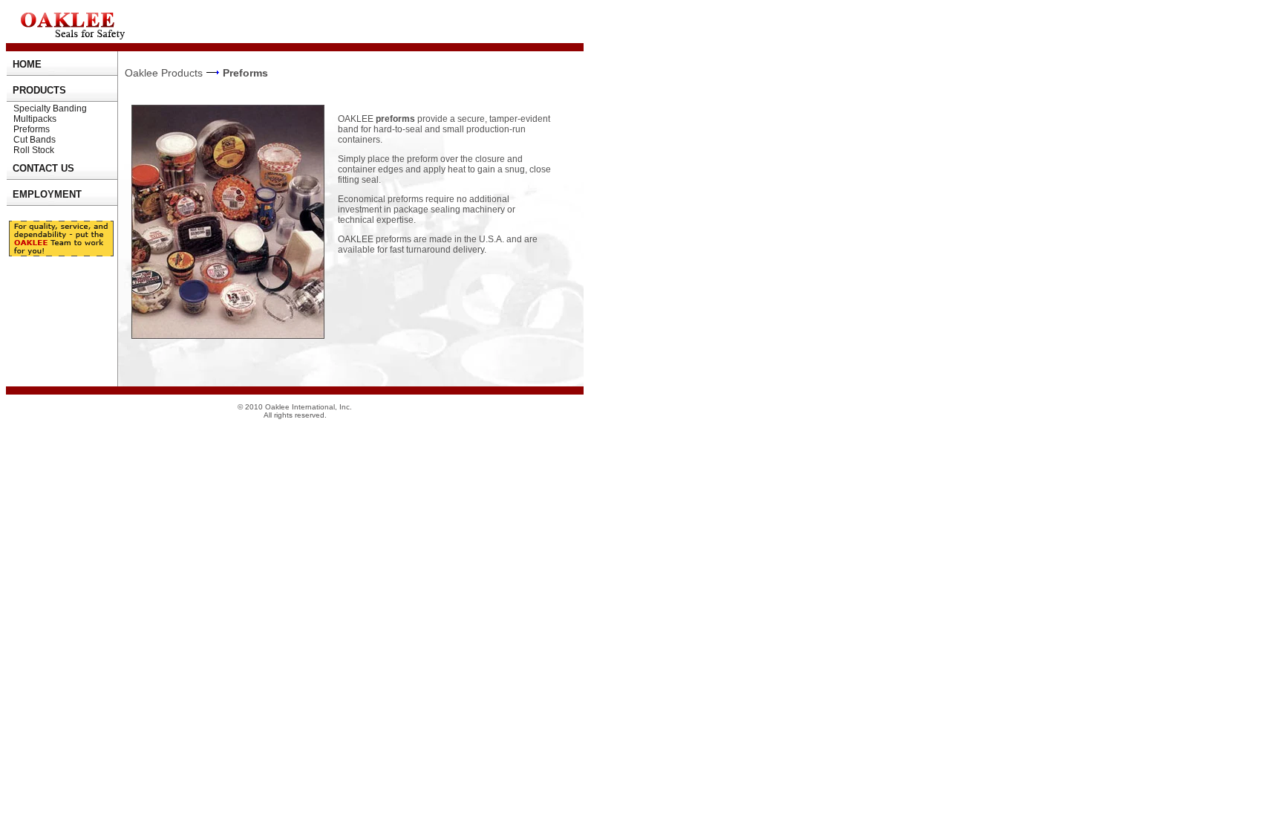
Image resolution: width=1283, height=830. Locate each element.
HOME (27, 64)
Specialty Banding (50, 108)
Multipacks (34, 119)
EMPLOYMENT (47, 194)
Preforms (31, 129)
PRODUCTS (39, 90)
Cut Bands (34, 139)
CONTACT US (43, 168)
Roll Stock (33, 150)
